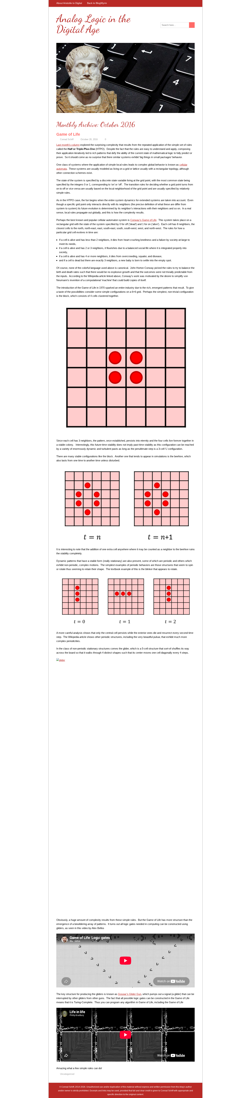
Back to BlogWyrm (97, 3)
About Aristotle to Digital (69, 3)
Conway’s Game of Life (143, 220)
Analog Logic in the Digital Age (93, 23)
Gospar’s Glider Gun (129, 994)
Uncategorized (67, 1074)
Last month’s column (68, 144)
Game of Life (68, 134)
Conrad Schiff (67, 139)
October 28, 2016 (89, 139)
